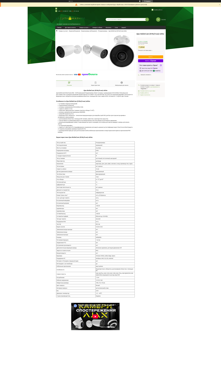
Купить (151, 57)
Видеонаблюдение (74, 31)
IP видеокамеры (102, 31)
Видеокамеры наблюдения (89, 31)
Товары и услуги (83, 27)
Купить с (147, 60)
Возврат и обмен (97, 27)
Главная (59, 27)
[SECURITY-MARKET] (70, 18)
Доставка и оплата (70, 27)
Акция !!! (123, 27)
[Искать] (147, 19)
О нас (116, 27)
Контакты (108, 27)
